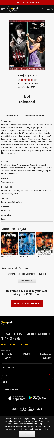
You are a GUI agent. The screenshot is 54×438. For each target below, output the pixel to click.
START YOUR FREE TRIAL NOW (27, 2)
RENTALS (5, 374)
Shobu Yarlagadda (9, 193)
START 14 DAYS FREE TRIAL (27, 303)
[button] (42, 9)
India (3, 219)
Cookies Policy (41, 429)
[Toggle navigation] (4, 8)
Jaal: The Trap (24, 256)
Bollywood (5, 210)
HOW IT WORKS (7, 367)
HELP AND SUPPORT (9, 389)
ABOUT (4, 382)
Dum (38, 256)
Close (27, 434)
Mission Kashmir (7, 256)
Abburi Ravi (17, 202)
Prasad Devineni (8, 190)
